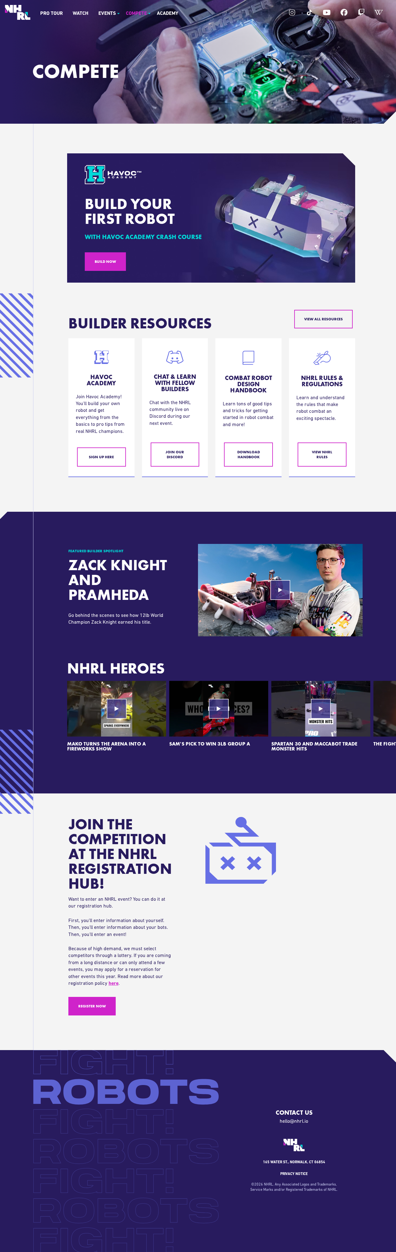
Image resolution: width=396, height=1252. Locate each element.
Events (107, 13)
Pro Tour (51, 13)
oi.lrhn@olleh (294, 1121)
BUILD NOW (105, 261)
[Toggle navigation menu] (118, 14)
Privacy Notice (294, 1174)
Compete (136, 13)
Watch (80, 13)
